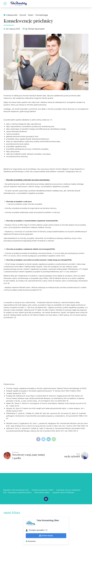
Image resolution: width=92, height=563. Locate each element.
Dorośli (23, 15)
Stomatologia (41, 15)
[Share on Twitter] (43, 439)
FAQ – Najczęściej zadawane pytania (17, 492)
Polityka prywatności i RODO (42, 490)
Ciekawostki (11, 15)
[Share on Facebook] (38, 439)
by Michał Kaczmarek (35, 29)
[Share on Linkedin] (48, 439)
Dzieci (30, 15)
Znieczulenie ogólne (41, 492)
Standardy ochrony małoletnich (68, 490)
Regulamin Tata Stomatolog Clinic (16, 490)
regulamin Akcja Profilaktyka (63, 492)
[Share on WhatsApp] (54, 439)
